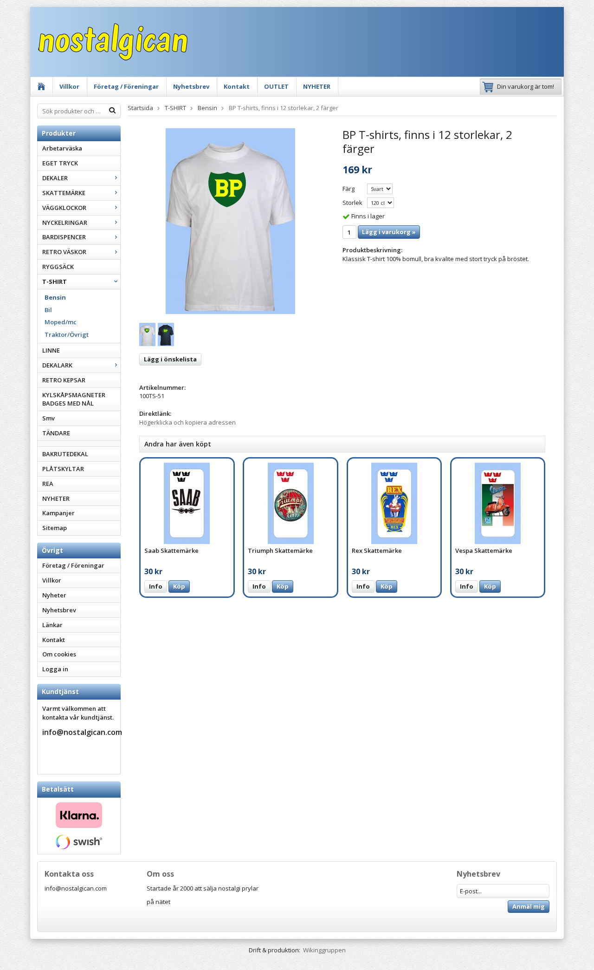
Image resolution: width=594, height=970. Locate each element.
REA (47, 483)
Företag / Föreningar (126, 86)
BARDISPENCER (64, 237)
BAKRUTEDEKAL (65, 454)
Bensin (55, 297)
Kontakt (237, 86)
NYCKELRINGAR (64, 222)
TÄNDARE (56, 433)
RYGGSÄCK (58, 266)
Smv (48, 418)
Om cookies (59, 654)
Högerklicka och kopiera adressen (187, 422)
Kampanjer (58, 513)
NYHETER (316, 86)
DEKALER (55, 178)
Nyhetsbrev (191, 86)
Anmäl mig (528, 906)
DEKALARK (57, 365)
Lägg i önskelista (170, 359)
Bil (48, 310)
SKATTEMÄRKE (63, 193)
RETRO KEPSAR (63, 380)
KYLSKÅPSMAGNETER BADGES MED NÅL (73, 399)
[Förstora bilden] (230, 220)
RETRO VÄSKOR (64, 252)
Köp (179, 586)
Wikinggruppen (324, 950)
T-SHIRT (54, 281)
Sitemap (54, 528)
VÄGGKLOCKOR (64, 207)
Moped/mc (61, 322)
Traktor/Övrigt (67, 334)
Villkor (69, 86)
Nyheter (54, 595)
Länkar (52, 625)
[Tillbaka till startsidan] (41, 86)
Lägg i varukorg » (389, 232)
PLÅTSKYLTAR (63, 469)
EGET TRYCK (60, 163)
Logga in (55, 669)
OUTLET (276, 86)
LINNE (51, 350)
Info (155, 586)
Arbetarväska (62, 148)
